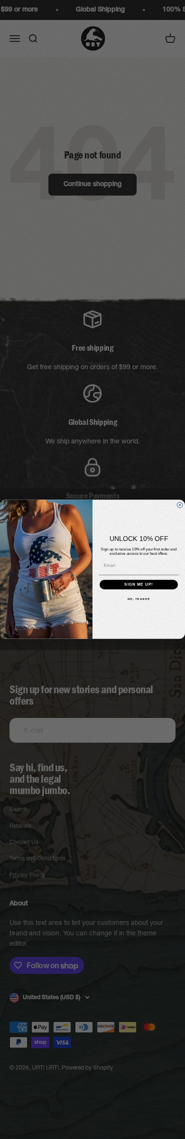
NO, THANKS (139, 599)
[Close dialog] (180, 505)
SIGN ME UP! (138, 585)
